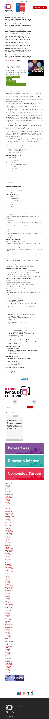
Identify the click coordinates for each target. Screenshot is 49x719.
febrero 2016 (8, 601)
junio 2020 (7, 520)
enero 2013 (8, 658)
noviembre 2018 (9, 550)
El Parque (34, 13)
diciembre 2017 (9, 567)
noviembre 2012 (9, 661)
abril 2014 (7, 635)
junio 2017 (7, 576)
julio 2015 (7, 612)
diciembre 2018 (9, 548)
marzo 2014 (8, 636)
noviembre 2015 (9, 606)
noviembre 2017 (9, 568)
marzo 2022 (8, 488)
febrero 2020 (8, 527)
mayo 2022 (8, 485)
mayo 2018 (7, 559)
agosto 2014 (8, 629)
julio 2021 (7, 500)
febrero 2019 (8, 545)
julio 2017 (7, 575)
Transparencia (33, 704)
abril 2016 (7, 598)
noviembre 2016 (9, 587)
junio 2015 (7, 613)
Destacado (12, 60)
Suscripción (10, 1)
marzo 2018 (8, 562)
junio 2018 (7, 558)
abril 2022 (7, 486)
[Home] (14, 8)
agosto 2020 (8, 517)
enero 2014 (8, 640)
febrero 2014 (8, 638)
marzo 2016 (8, 599)
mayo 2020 (8, 522)
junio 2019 (7, 539)
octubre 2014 (8, 626)
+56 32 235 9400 (10, 716)
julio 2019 (7, 538)
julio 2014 (7, 630)
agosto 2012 (8, 666)
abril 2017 (7, 579)
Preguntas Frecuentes (21, 704)
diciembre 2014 (9, 623)
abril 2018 (7, 561)
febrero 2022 (8, 490)
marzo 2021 (8, 507)
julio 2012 (7, 667)
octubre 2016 (8, 589)
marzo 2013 (8, 655)
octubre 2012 (8, 663)
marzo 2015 (8, 618)
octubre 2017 (8, 570)
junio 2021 (7, 502)
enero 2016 (8, 602)
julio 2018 (7, 556)
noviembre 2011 (9, 674)
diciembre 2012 (9, 660)
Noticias (42, 13)
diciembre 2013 (9, 641)
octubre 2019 (8, 533)
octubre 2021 (8, 496)
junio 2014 (7, 632)
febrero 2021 (8, 508)
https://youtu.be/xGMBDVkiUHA (26, 147)
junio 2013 (7, 650)
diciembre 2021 (9, 493)
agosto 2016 (8, 592)
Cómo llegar (20, 1)
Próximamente (9, 415)
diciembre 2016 (9, 585)
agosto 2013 (8, 647)
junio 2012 (7, 669)
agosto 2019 (8, 536)
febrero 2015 (8, 619)
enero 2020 (8, 528)
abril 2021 (7, 505)
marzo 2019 (8, 544)
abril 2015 (7, 616)
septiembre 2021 (9, 497)
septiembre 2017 (9, 572)
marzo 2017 (8, 581)
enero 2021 (8, 510)
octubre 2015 (8, 607)
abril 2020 (7, 524)
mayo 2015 (7, 615)
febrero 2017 (8, 582)
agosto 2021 (8, 499)
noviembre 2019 (9, 531)
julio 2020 (7, 519)
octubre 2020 (8, 514)
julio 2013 (7, 649)
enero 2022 (8, 491)
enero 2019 (8, 547)
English (18, 707)
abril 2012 (7, 672)
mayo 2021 (7, 503)
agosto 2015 (8, 610)
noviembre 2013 (9, 643)
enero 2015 (8, 621)
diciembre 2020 (9, 511)
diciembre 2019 (9, 530)
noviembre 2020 (9, 513)
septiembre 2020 (9, 516)
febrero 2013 (8, 657)
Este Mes (16, 415)
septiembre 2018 (9, 553)
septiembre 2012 (9, 664)
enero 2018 (8, 565)
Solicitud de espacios (40, 7)
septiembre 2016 (9, 590)
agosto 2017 (8, 573)
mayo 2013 (7, 652)
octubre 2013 (8, 644)
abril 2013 (7, 653)
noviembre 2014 (9, 624)
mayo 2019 (7, 541)
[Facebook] (22, 379)
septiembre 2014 (9, 627)
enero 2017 (8, 584)
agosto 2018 (8, 555)
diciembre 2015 (9, 604)
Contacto (29, 1)
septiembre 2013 (9, 646)
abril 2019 (7, 542)
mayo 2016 (7, 596)
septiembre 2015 (9, 609)
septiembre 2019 (9, 534)
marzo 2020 (8, 525)
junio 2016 (7, 595)
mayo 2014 (7, 633)
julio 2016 (7, 593)
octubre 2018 (8, 551)
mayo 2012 (7, 671)
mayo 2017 (7, 578)
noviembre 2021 (9, 494)
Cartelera (25, 13)
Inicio (19, 13)
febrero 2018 (8, 564)
